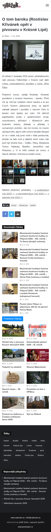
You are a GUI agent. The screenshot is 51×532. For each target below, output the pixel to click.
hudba (34, 441)
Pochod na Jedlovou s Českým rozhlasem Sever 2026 (13, 417)
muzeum (39, 446)
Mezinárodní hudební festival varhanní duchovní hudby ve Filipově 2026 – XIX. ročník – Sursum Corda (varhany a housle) (34, 255)
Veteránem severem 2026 (15, 503)
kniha (43, 441)
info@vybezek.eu (33, 518)
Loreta (29, 446)
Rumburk (32, 450)
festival (25, 441)
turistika (33, 205)
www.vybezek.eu (18, 518)
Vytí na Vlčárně (34, 414)
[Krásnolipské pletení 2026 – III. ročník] (38, 330)
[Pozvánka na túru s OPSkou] (38, 377)
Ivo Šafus (5, 36)
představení (20, 450)
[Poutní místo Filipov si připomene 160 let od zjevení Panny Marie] (10, 308)
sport (42, 450)
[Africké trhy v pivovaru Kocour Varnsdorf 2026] (13, 330)
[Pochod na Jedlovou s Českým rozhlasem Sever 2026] (13, 402)
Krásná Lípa (23, 205)
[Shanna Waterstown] (38, 355)
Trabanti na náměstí (11, 367)
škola (6, 460)
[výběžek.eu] (12, 5)
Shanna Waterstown (36, 367)
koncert (6, 446)
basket (6, 441)
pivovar (13, 205)
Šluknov (41, 455)
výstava (18, 455)
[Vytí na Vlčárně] (38, 402)
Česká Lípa (29, 455)
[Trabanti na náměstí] (13, 355)
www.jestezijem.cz (25, 527)
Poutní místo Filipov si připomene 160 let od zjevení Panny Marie (34, 307)
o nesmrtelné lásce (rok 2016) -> (31, 193)
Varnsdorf (7, 455)
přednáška (8, 450)
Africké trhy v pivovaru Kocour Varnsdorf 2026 (24, 499)
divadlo (15, 441)
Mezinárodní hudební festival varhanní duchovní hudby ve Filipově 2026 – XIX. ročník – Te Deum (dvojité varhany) (25, 481)
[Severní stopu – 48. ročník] (13, 377)
